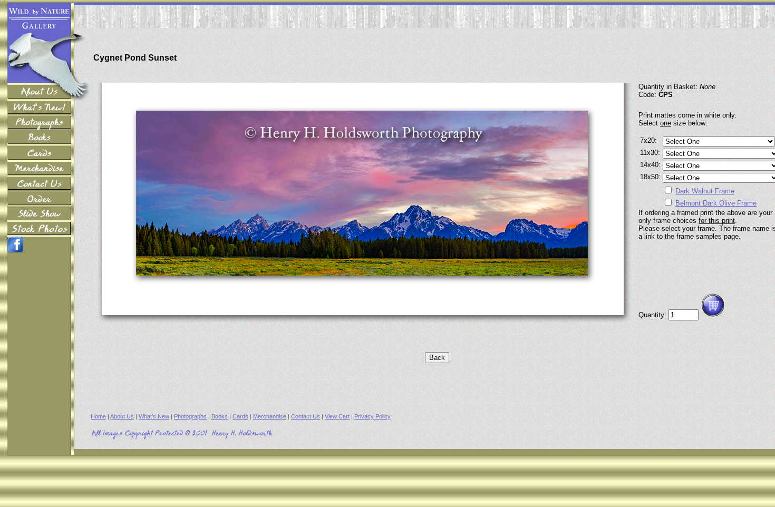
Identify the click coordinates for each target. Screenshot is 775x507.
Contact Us (305, 416)
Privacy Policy (372, 416)
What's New (154, 416)
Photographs (190, 416)
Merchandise (269, 416)
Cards (240, 416)
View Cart (337, 416)
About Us (122, 416)
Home (98, 416)
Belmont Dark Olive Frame (716, 203)
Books (219, 416)
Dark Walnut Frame (704, 191)
